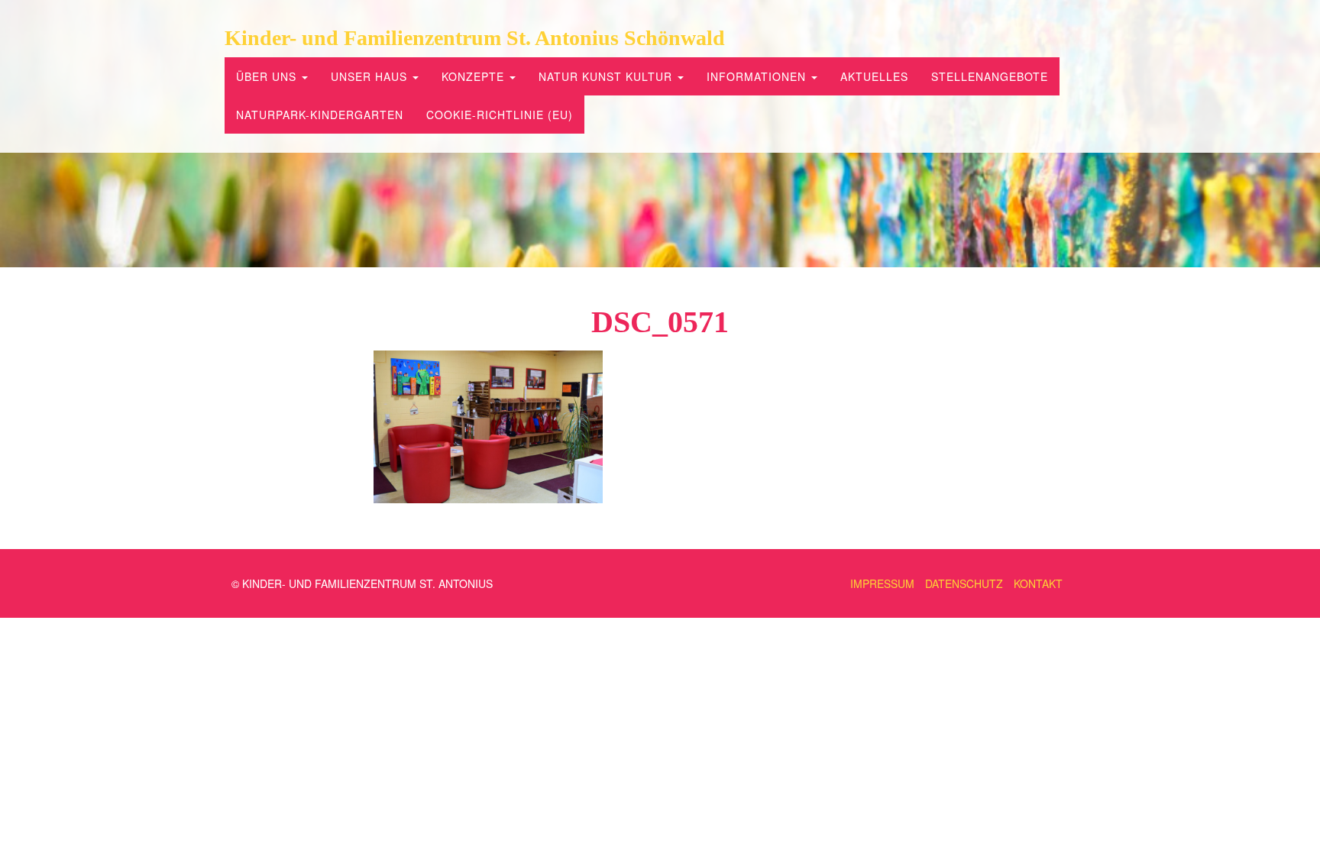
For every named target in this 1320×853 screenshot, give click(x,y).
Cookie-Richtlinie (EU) (499, 114)
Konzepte (475, 76)
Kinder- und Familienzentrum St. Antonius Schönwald (475, 38)
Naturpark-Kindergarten (319, 114)
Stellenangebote (989, 76)
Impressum (882, 583)
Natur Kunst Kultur (607, 76)
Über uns (268, 76)
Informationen (758, 76)
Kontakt (1038, 583)
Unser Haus (371, 76)
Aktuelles (874, 76)
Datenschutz (964, 583)
